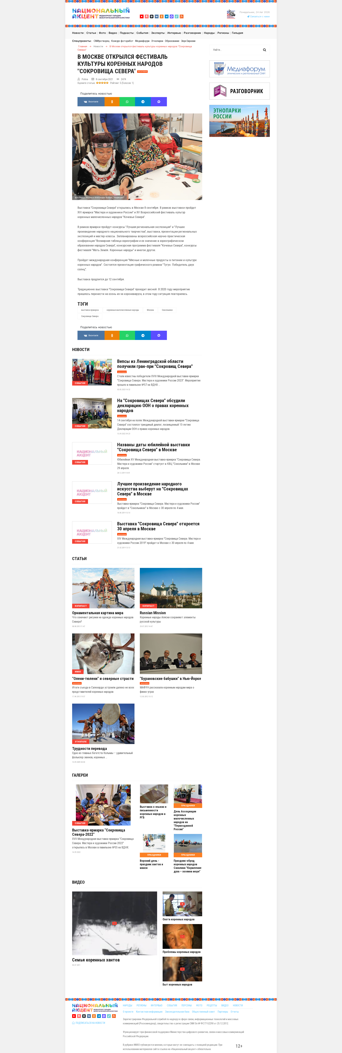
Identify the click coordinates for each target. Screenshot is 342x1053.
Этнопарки (157, 41)
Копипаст (81, 606)
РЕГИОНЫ (141, 1005)
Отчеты (235, 1011)
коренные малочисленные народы (123, 310)
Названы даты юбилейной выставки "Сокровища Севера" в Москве (153, 447)
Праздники (188, 805)
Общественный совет (203, 1011)
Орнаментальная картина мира (97, 613)
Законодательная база (177, 1011)
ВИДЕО (225, 1005)
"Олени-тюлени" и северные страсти (103, 679)
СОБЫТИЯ (172, 1005)
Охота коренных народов (179, 919)
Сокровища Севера (90, 316)
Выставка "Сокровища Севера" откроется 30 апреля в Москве (158, 526)
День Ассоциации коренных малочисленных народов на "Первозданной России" (185, 820)
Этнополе (81, 741)
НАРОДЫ (127, 1005)
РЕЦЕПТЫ (212, 1005)
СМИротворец (102, 41)
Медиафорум (142, 41)
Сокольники (167, 310)
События (80, 383)
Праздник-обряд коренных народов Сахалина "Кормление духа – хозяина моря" (187, 866)
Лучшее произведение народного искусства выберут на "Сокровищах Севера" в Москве (152, 488)
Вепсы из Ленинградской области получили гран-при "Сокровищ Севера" (155, 364)
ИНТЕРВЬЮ (156, 1005)
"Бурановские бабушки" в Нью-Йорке (170, 679)
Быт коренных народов (177, 984)
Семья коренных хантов (96, 960)
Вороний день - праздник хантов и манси (151, 864)
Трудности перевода (89, 749)
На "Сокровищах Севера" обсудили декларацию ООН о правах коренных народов (153, 405)
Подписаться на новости (90, 1022)
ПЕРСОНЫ (187, 1005)
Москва (150, 310)
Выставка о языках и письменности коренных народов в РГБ (153, 812)
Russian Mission (153, 613)
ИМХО (78, 671)
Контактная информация (149, 1011)
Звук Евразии (188, 41)
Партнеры (223, 1011)
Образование (172, 41)
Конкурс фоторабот (122, 41)
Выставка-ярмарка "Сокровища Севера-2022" (98, 832)
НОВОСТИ (238, 1005)
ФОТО (199, 1005)
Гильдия (237, 33)
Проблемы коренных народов (182, 952)
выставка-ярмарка (90, 310)
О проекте (128, 1011)
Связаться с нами (259, 16)
